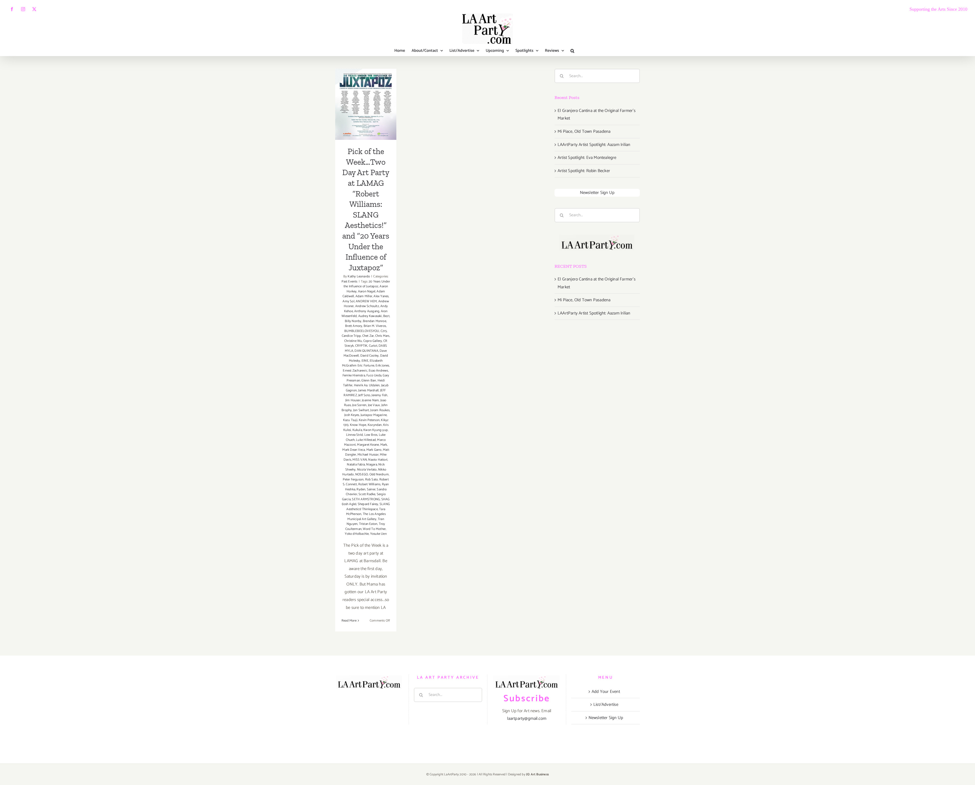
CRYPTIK (361, 345)
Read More (349, 620)
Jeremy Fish (379, 395)
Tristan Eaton (368, 524)
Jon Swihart (361, 410)
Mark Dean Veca (353, 450)
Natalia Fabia (356, 464)
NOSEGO (361, 474)
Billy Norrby (353, 321)
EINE (365, 360)
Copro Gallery (372, 341)
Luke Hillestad (366, 440)
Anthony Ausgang (366, 311)
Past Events (349, 281)
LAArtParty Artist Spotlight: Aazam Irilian (594, 144)
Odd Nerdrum (379, 474)
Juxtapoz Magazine (374, 415)
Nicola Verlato (367, 469)
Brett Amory (353, 326)
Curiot (373, 345)
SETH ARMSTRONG (366, 499)
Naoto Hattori (377, 459)
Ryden (360, 489)
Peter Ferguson (353, 479)
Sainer (371, 489)
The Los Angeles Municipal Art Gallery (366, 516)
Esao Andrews (378, 370)
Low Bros (371, 435)
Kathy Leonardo (359, 276)
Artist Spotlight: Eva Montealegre (587, 157)
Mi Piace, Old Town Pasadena (584, 131)
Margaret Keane (368, 444)
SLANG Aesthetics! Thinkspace (368, 507)
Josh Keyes (351, 415)
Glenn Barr (368, 380)
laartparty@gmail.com (527, 718)
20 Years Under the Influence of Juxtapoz (367, 284)
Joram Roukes (379, 410)
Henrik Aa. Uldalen (367, 385)
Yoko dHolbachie (357, 534)
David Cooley (369, 355)
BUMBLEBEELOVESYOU (361, 331)
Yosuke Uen (378, 534)
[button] (572, 51)
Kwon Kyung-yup (375, 430)
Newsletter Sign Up (597, 192)
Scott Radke (367, 494)
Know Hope (358, 425)
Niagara (371, 464)
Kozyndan (375, 425)
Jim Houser (353, 400)
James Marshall (368, 390)
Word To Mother (374, 529)
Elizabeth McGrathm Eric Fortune (362, 363)
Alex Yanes (380, 296)
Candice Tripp (351, 336)
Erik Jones (382, 365)
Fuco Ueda (373, 375)
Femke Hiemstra (354, 375)
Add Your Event (606, 691)
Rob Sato (371, 479)
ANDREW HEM (366, 301)
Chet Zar (368, 336)
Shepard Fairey (368, 504)
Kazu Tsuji (350, 420)
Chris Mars (382, 336)
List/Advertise (605, 704)
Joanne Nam (370, 400)
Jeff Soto (364, 395)
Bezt (386, 316)
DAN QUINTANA (366, 351)
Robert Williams (369, 484)
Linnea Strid (354, 435)
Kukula (357, 430)
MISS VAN (359, 459)
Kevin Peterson (369, 420)
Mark (383, 444)
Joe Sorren (359, 405)
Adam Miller (363, 296)
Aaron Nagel (366, 291)
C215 (384, 331)
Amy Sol (348, 301)
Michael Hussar (368, 454)
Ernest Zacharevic (355, 370)
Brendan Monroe (374, 321)
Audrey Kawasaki (370, 316)
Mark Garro (374, 450)
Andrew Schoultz (367, 306)
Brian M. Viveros (375, 326)
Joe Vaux (374, 405)
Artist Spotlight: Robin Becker (584, 170)
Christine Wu (353, 341)
